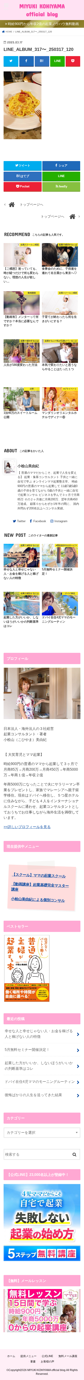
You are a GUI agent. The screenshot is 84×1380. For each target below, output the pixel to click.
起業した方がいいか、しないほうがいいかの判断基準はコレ (39, 1065)
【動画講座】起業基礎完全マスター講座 (40, 887)
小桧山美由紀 (28, 466)
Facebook (39, 521)
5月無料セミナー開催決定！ (27, 1050)
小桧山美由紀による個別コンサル (38, 899)
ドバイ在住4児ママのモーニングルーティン (40, 1081)
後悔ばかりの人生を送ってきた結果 (33, 1095)
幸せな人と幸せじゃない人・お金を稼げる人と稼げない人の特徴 (39, 1033)
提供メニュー (28, 1356)
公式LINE (47, 1356)
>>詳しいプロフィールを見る (27, 827)
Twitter (21, 521)
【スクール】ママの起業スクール (39, 875)
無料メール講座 (67, 1356)
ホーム (11, 1356)
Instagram (60, 521)
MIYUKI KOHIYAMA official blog (42, 9)
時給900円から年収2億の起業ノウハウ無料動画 (43, 24)
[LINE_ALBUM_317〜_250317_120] (22, 141)
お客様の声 (47, 1361)
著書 (33, 1361)
